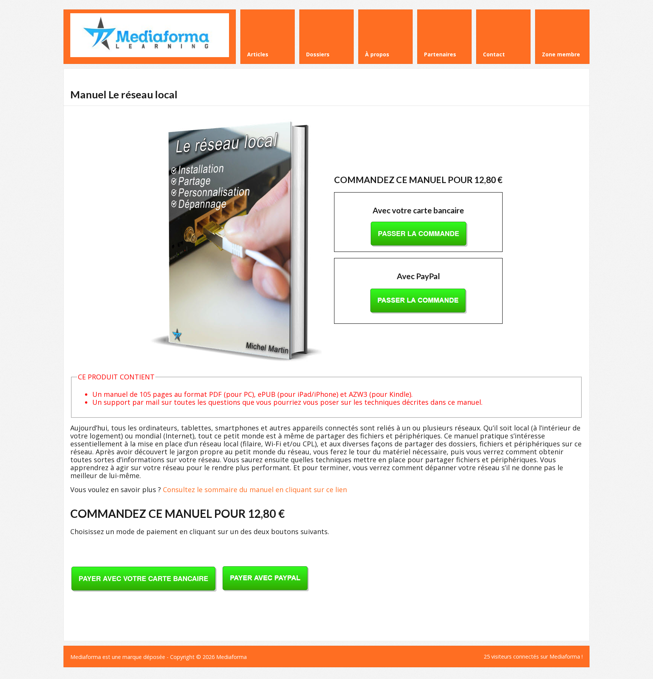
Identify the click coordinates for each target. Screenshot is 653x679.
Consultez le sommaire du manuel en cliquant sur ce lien (255, 489)
